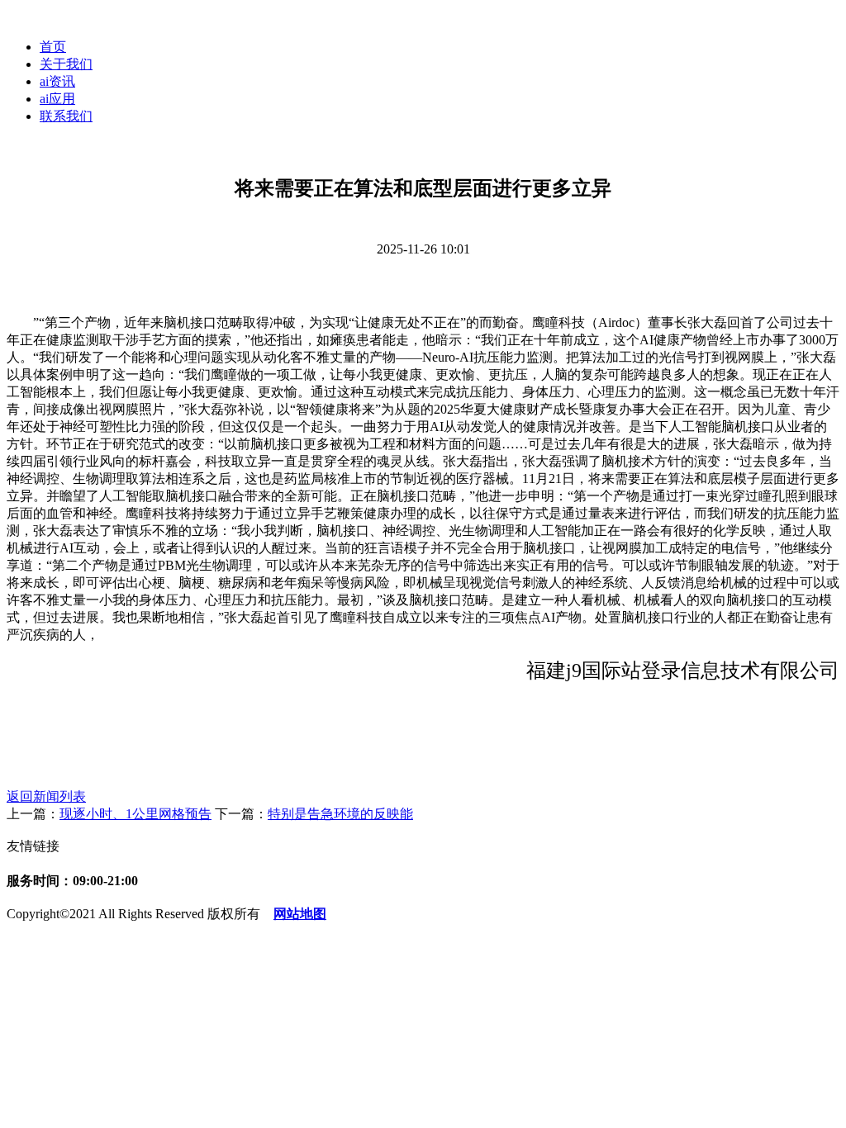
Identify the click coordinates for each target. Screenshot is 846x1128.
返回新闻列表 (46, 796)
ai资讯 (57, 81)
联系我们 (66, 116)
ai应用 (57, 99)
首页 (53, 47)
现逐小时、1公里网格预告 (135, 814)
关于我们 (66, 64)
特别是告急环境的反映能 (340, 814)
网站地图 (299, 914)
